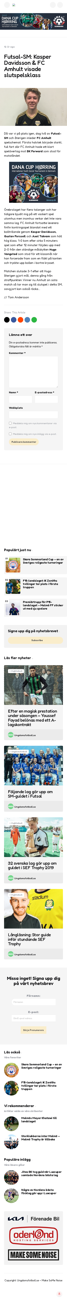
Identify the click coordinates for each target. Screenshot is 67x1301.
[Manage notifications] (59, 1293)
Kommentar (17, 353)
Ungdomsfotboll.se (25, 735)
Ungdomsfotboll (19, 751)
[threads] (44, 1292)
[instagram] (37, 1292)
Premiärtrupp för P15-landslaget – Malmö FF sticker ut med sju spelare (43, 605)
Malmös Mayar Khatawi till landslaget (39, 1119)
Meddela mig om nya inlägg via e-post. (35, 433)
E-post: (33, 1012)
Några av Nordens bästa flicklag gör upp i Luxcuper (38, 1191)
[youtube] (30, 1292)
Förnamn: (33, 995)
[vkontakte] (27, 320)
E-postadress (44, 392)
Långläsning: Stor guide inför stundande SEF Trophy (29, 939)
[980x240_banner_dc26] (33, 21)
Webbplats (16, 407)
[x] (7, 320)
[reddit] (20, 320)
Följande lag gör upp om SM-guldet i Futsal (30, 793)
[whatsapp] (34, 320)
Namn (13, 392)
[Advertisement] (33, 506)
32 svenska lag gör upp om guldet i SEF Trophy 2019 (32, 865)
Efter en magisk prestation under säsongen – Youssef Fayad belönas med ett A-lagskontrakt (32, 718)
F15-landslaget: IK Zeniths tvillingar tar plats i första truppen (40, 584)
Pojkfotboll (16, 671)
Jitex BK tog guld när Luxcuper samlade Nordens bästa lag (41, 1173)
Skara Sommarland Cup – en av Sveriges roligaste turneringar (43, 561)
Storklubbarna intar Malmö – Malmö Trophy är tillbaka (40, 1137)
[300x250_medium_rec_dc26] (33, 201)
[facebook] (13, 320)
